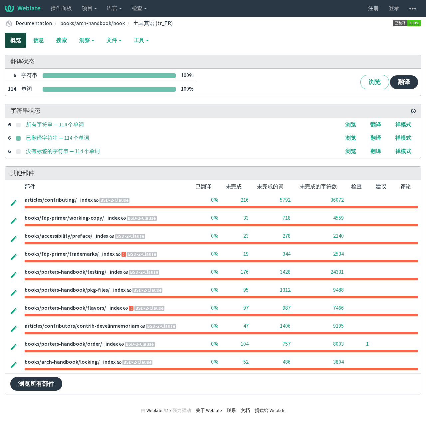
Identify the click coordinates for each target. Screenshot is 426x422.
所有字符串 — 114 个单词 (55, 124)
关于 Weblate (209, 410)
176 (245, 272)
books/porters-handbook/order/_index (71, 344)
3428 (285, 272)
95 (246, 290)
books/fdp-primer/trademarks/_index (70, 254)
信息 (38, 40)
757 (287, 344)
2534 (338, 254)
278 (287, 236)
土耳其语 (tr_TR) (153, 23)
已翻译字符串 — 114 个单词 (57, 138)
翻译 (404, 82)
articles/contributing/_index (59, 200)
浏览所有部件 (36, 384)
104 (245, 344)
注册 (373, 8)
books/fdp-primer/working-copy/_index (72, 218)
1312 (285, 290)
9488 (338, 290)
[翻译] (13, 202)
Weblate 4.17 (158, 410)
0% (214, 200)
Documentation (34, 23)
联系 (231, 410)
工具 (139, 40)
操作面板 (61, 8)
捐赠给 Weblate (270, 410)
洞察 (85, 40)
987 (287, 308)
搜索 (61, 40)
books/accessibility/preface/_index (66, 236)
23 (246, 236)
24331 (337, 272)
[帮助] (412, 8)
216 (245, 200)
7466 (338, 308)
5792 (285, 200)
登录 (394, 8)
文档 (245, 410)
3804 (338, 362)
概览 (15, 40)
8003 (338, 344)
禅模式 (403, 124)
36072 (337, 200)
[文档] (413, 111)
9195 (338, 326)
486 (287, 362)
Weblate (29, 8)
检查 (137, 8)
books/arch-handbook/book (92, 23)
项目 (88, 8)
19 (246, 254)
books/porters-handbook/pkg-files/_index (75, 290)
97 (246, 308)
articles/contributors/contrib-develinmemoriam (82, 326)
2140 (338, 236)
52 (246, 362)
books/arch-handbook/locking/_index (70, 362)
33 (246, 218)
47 (246, 326)
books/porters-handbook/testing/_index (73, 272)
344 (287, 254)
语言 (112, 8)
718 (287, 218)
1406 (285, 326)
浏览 (375, 82)
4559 (338, 218)
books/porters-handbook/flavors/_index (73, 308)
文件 (112, 40)
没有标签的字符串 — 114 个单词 (63, 151)
